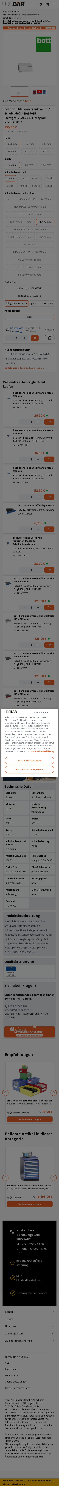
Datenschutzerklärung (42, 751)
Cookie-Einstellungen (29, 760)
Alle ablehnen (41, 712)
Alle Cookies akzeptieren (29, 769)
